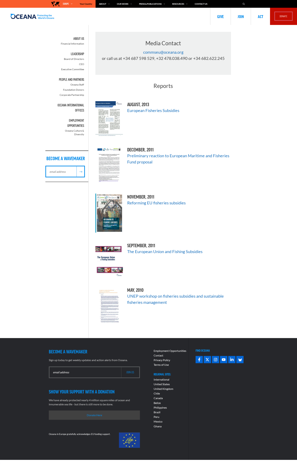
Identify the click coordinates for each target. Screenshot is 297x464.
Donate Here (94, 415)
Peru (156, 416)
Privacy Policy (162, 360)
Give (220, 16)
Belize (157, 402)
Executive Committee (72, 69)
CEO (81, 64)
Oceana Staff (77, 84)
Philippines (160, 407)
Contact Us (201, 4)
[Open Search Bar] (243, 4)
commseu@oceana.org (163, 52)
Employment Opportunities (170, 350)
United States (162, 384)
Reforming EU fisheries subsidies (156, 202)
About (102, 4)
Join (241, 16)
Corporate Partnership (72, 94)
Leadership (77, 54)
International (161, 379)
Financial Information (72, 43)
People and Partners (71, 79)
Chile (157, 393)
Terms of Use (161, 364)
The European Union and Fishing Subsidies (164, 251)
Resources (178, 4)
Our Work (122, 4)
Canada (158, 398)
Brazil (157, 412)
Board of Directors (74, 58)
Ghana (158, 426)
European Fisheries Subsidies (153, 110)
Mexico (158, 421)
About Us (78, 38)
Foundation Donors (73, 89)
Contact (158, 355)
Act (260, 16)
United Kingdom (163, 388)
